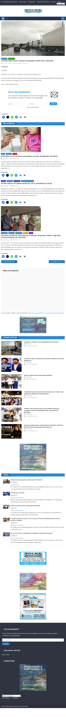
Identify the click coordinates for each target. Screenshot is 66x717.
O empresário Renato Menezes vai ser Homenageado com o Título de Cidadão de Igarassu (10, 262)
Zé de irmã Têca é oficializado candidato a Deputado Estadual (31, 533)
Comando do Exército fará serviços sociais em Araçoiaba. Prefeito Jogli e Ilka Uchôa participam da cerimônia (30, 236)
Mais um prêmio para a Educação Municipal (38, 375)
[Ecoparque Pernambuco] (33, 457)
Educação (17, 181)
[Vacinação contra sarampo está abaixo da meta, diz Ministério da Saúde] (33, 139)
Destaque (4, 58)
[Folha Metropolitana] (33, 606)
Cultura (3, 181)
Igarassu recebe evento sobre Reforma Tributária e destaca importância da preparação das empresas (43, 426)
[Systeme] (33, 324)
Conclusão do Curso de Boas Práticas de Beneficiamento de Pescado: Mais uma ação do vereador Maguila (57, 262)
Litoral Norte (19, 233)
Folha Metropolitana (31, 346)
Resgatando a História (27, 181)
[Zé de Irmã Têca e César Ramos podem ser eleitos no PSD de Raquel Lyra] (11, 365)
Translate (15, 698)
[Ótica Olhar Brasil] (33, 581)
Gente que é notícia (17, 493)
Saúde (15, 154)
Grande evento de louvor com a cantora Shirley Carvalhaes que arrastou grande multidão (35, 519)
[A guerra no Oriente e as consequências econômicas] (11, 348)
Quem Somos (22, 1)
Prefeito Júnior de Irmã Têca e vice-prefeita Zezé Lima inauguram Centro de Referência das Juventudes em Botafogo (41, 410)
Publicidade (32, 1)
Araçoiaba (4, 233)
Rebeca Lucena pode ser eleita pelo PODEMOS (26, 480)
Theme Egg (24, 706)
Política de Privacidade (43, 1)
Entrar (59, 1)
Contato (53, 1)
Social (31, 233)
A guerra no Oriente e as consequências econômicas (41, 342)
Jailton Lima (14, 63)
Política (26, 233)
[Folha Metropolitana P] (33, 558)
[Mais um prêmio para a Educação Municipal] (11, 381)
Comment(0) (24, 63)
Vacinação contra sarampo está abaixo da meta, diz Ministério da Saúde (29, 156)
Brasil (2, 154)
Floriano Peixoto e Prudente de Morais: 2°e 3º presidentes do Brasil (26, 183)
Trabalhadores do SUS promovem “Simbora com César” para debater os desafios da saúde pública (43, 393)
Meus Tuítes (5, 655)
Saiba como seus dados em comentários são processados (46, 313)
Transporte (11, 58)
